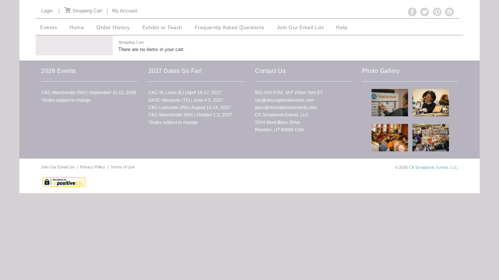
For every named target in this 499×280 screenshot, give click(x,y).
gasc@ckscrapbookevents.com (286, 107)
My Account (124, 10)
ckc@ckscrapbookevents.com (284, 100)
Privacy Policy (92, 167)
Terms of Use (123, 167)
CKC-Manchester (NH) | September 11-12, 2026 (88, 92)
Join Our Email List (58, 167)
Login (47, 10)
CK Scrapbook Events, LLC (433, 167)
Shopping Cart (86, 10)
